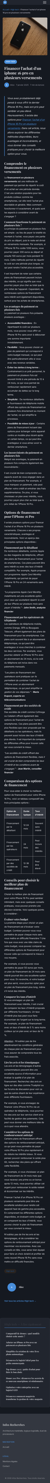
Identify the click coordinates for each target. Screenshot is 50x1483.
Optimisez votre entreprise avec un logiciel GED (22, 1388)
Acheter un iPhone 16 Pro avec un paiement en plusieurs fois (21, 1344)
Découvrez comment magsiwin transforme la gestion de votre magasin (24, 1397)
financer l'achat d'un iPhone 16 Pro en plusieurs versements (26, 124)
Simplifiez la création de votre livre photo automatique (22, 1353)
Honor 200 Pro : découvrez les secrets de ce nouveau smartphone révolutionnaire (25, 1379)
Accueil (6, 9)
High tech (15, 9)
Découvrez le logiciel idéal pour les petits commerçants (22, 1361)
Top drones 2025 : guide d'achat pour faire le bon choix (23, 1371)
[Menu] (44, 2)
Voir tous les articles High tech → (20, 1301)
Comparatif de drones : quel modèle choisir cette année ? (23, 1335)
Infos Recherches (14, 1425)
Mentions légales (10, 1461)
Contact (6, 1466)
